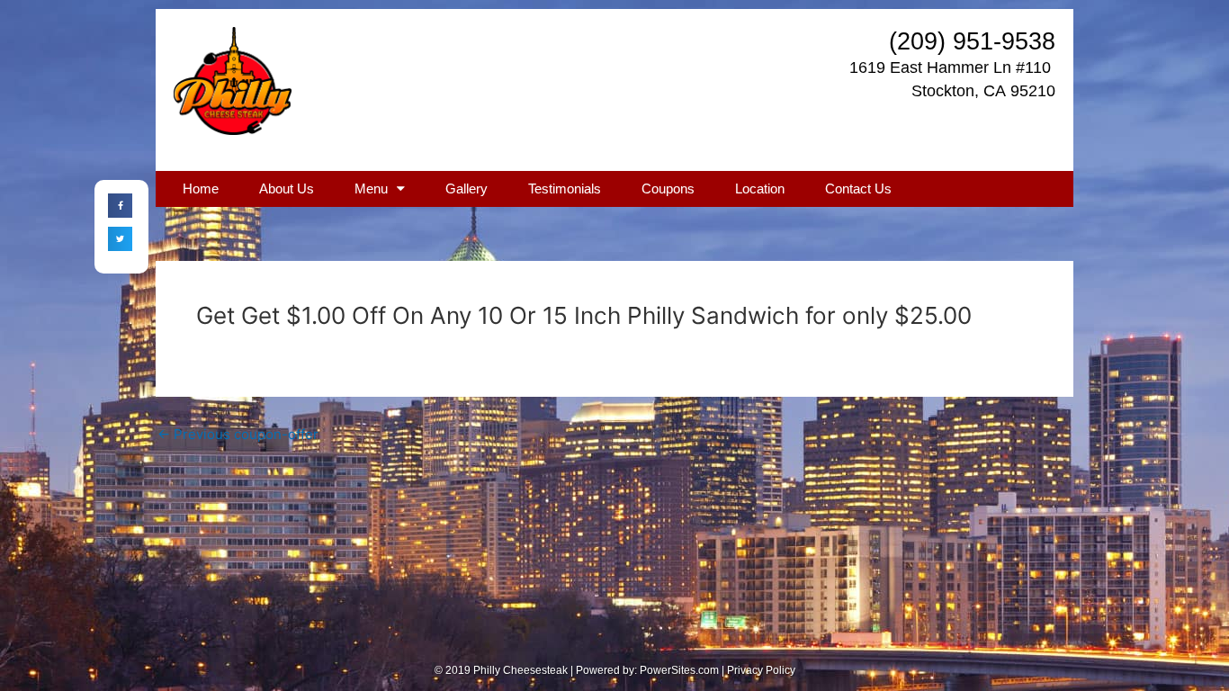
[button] (120, 205)
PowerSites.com (679, 670)
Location (760, 188)
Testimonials (564, 188)
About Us (286, 188)
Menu (371, 188)
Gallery (466, 188)
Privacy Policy (761, 670)
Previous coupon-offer (237, 434)
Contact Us (858, 188)
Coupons (668, 188)
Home (201, 188)
